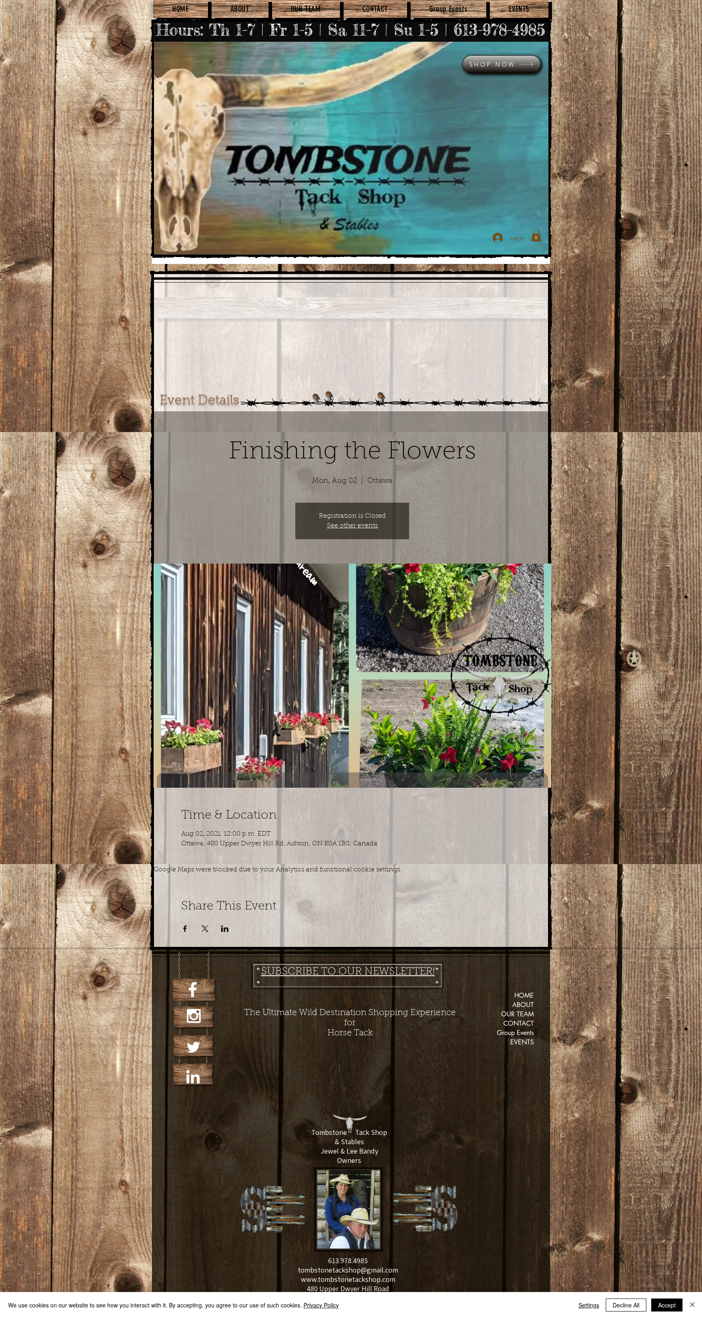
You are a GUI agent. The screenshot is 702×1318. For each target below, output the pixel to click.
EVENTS (522, 1042)
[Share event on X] (205, 928)
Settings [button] (588, 1305)
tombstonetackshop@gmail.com (348, 1270)
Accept (667, 1305)
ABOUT (523, 1004)
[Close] (692, 1305)
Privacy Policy (321, 1305)
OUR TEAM (517, 1014)
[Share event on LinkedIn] (225, 928)
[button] (536, 235)
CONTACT (518, 1023)
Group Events (515, 1032)
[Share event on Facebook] (185, 928)
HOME (524, 995)
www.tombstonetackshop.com (348, 1279)
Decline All (626, 1305)
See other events (352, 526)
